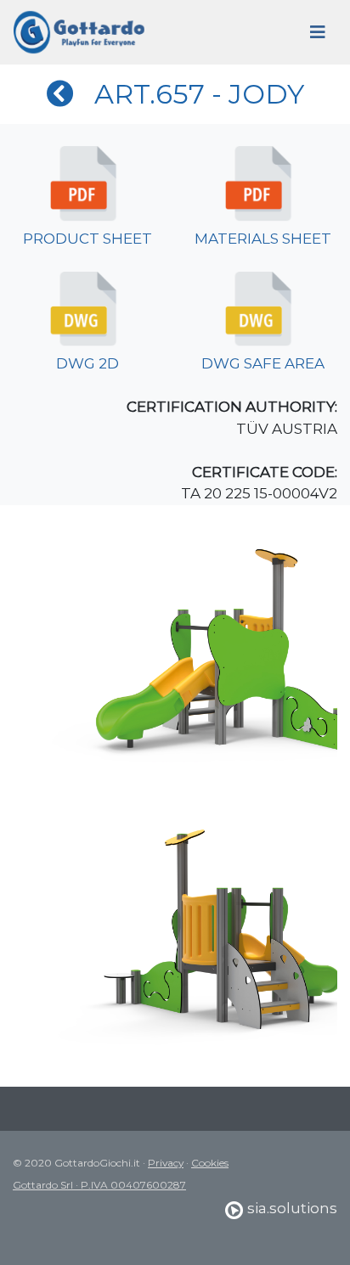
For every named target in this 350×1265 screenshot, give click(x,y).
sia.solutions (290, 1208)
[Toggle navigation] (317, 32)
